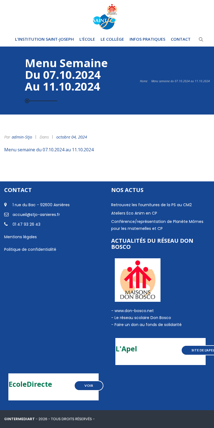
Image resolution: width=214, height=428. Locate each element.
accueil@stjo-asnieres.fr (36, 214)
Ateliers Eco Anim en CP (134, 213)
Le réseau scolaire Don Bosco (142, 317)
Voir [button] (88, 385)
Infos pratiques (147, 39)
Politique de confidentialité (30, 249)
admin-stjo (22, 137)
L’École (87, 39)
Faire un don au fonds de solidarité (148, 324)
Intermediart (21, 419)
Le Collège (112, 39)
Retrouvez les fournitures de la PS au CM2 (151, 205)
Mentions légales (20, 237)
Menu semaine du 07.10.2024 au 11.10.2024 (49, 150)
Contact (181, 39)
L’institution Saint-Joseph (44, 39)
